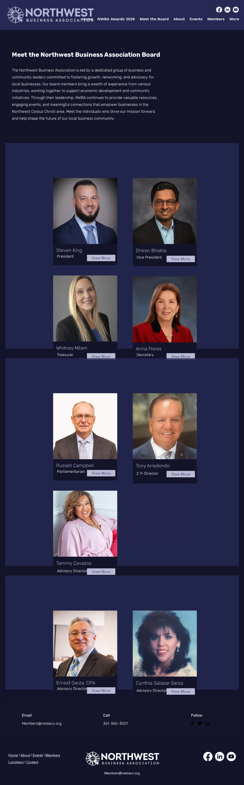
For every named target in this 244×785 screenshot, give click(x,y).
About (25, 755)
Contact (32, 762)
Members (53, 755)
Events (38, 755)
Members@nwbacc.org (41, 723)
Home (13, 755)
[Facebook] (192, 723)
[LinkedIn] (207, 723)
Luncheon (16, 762)
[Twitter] (200, 723)
